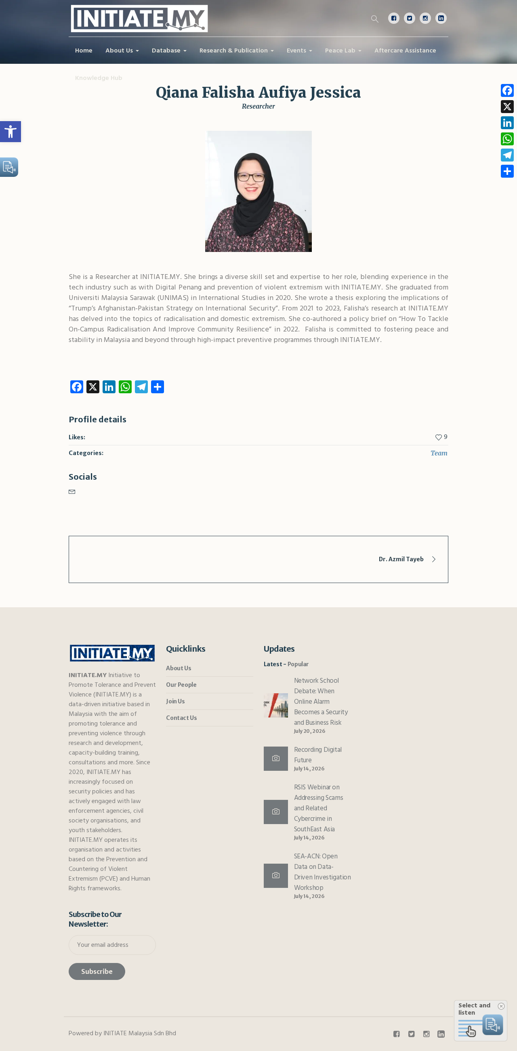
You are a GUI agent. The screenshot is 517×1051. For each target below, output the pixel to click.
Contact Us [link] (181, 718)
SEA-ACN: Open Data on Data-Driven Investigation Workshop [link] (322, 872)
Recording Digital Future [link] (318, 755)
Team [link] (439, 453)
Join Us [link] (175, 701)
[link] (10, 131)
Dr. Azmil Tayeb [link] (401, 559)
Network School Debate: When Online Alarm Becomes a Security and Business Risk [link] (321, 701)
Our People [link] (181, 684)
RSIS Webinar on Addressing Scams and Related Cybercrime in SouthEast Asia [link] (318, 808)
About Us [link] (178, 668)
